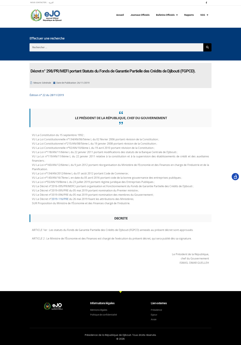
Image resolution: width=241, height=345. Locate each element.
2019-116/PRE (60, 199)
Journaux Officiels (140, 15)
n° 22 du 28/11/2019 (47, 95)
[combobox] (116, 47)
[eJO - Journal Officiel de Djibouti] (46, 15)
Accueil (120, 15)
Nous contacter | (38, 2)
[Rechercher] (207, 47)
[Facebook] (206, 2)
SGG (202, 15)
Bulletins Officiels (165, 15)
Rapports (189, 15)
